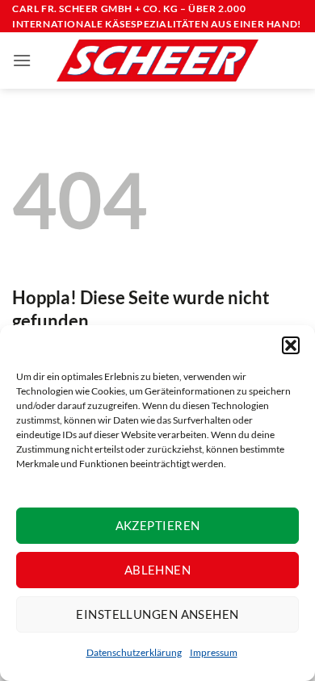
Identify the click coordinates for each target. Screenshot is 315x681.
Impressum (213, 652)
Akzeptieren (158, 525)
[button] (291, 345)
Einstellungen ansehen (157, 614)
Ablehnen (157, 569)
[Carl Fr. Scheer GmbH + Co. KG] (157, 60)
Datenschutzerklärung (134, 652)
